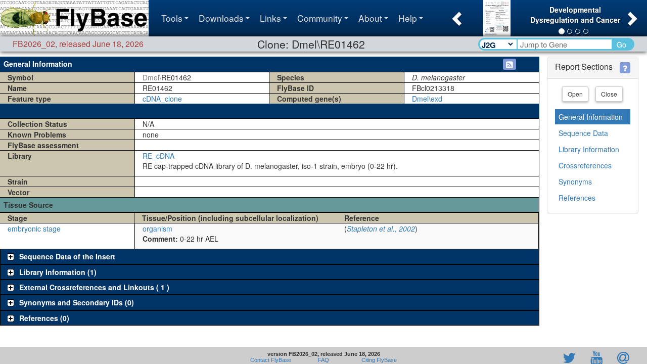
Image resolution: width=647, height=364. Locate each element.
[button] (455, 15)
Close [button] (609, 93)
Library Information (589, 149)
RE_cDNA (158, 156)
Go (621, 44)
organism (157, 228)
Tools (171, 18)
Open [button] (575, 93)
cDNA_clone (162, 99)
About (370, 18)
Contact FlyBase (270, 360)
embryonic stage (34, 228)
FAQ (323, 360)
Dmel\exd (427, 99)
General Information (591, 117)
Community (319, 18)
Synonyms (575, 181)
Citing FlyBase (377, 360)
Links (270, 18)
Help (407, 18)
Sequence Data (583, 133)
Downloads (221, 18)
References (577, 198)
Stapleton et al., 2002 (381, 228)
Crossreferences (585, 165)
